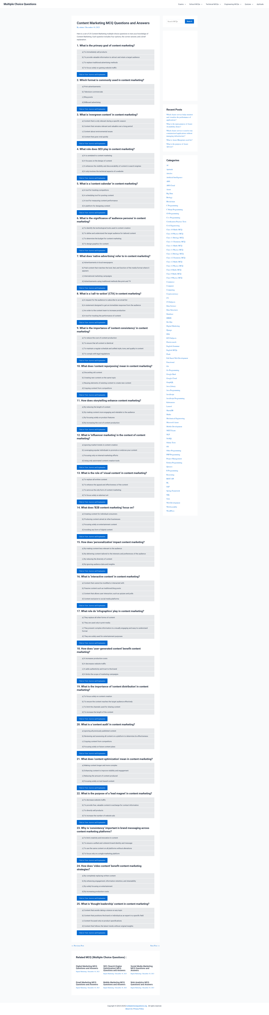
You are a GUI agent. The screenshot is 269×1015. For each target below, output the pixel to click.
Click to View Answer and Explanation (92, 74)
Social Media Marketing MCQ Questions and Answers (142, 968)
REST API (170, 478)
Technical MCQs (212, 4)
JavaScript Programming (175, 398)
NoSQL (169, 438)
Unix (168, 499)
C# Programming (172, 213)
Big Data (169, 193)
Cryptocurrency (172, 294)
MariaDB (169, 410)
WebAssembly (171, 507)
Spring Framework (173, 491)
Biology (169, 197)
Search (189, 21)
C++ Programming (173, 217)
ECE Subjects (171, 338)
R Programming (172, 470)
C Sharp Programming (174, 209)
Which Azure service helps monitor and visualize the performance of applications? (179, 117)
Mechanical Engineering (175, 418)
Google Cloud (171, 378)
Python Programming (174, 462)
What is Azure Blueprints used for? (179, 140)
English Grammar (172, 346)
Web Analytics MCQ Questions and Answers (142, 983)
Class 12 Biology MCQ (175, 253)
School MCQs (194, 4)
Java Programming (173, 390)
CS (167, 298)
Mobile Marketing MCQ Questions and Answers (114, 983)
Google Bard (171, 374)
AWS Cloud (170, 185)
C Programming (172, 205)
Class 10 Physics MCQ (174, 233)
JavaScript (170, 394)
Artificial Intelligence (174, 177)
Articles (169, 173)
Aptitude (260, 4)
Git (167, 366)
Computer (170, 286)
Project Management (174, 458)
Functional (170, 362)
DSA (168, 334)
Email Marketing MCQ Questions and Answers (87, 983)
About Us (128, 1009)
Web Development (173, 503)
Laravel (169, 406)
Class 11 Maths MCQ (174, 245)
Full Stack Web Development (177, 358)
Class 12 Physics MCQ (174, 266)
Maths (168, 414)
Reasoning (170, 474)
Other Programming (173, 450)
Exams (181, 4)
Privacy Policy (138, 1009)
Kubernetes (170, 402)
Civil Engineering (173, 225)
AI (167, 165)
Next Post (155, 946)
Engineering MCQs (231, 4)
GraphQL (169, 382)
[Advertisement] (180, 65)
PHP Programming (173, 454)
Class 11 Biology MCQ (175, 237)
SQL (168, 495)
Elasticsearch (171, 342)
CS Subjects (170, 302)
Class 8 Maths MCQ (173, 270)
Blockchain (170, 201)
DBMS (168, 318)
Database (169, 314)
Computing (170, 290)
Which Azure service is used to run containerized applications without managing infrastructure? (179, 133)
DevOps (169, 322)
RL (167, 482)
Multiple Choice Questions (20, 4)
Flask (168, 354)
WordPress (170, 511)
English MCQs (171, 350)
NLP (168, 434)
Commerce (170, 282)
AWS (168, 181)
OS (167, 446)
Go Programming (172, 370)
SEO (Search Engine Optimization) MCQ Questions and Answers (114, 968)
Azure (168, 189)
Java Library (171, 386)
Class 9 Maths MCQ (173, 274)
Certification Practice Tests (176, 221)
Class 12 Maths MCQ (174, 261)
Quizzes (248, 4)
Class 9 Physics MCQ (174, 278)
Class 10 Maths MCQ (174, 229)
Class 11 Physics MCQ (174, 249)
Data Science (171, 306)
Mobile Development (174, 426)
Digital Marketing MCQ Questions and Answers (87, 967)
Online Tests (171, 442)
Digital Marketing (81, 971)
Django (169, 330)
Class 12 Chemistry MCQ (175, 257)
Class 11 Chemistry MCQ (175, 241)
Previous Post (78, 946)
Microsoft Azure (172, 422)
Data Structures (172, 310)
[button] (185, 4)
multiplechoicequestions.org (136, 1006)
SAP (167, 486)
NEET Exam (170, 430)
